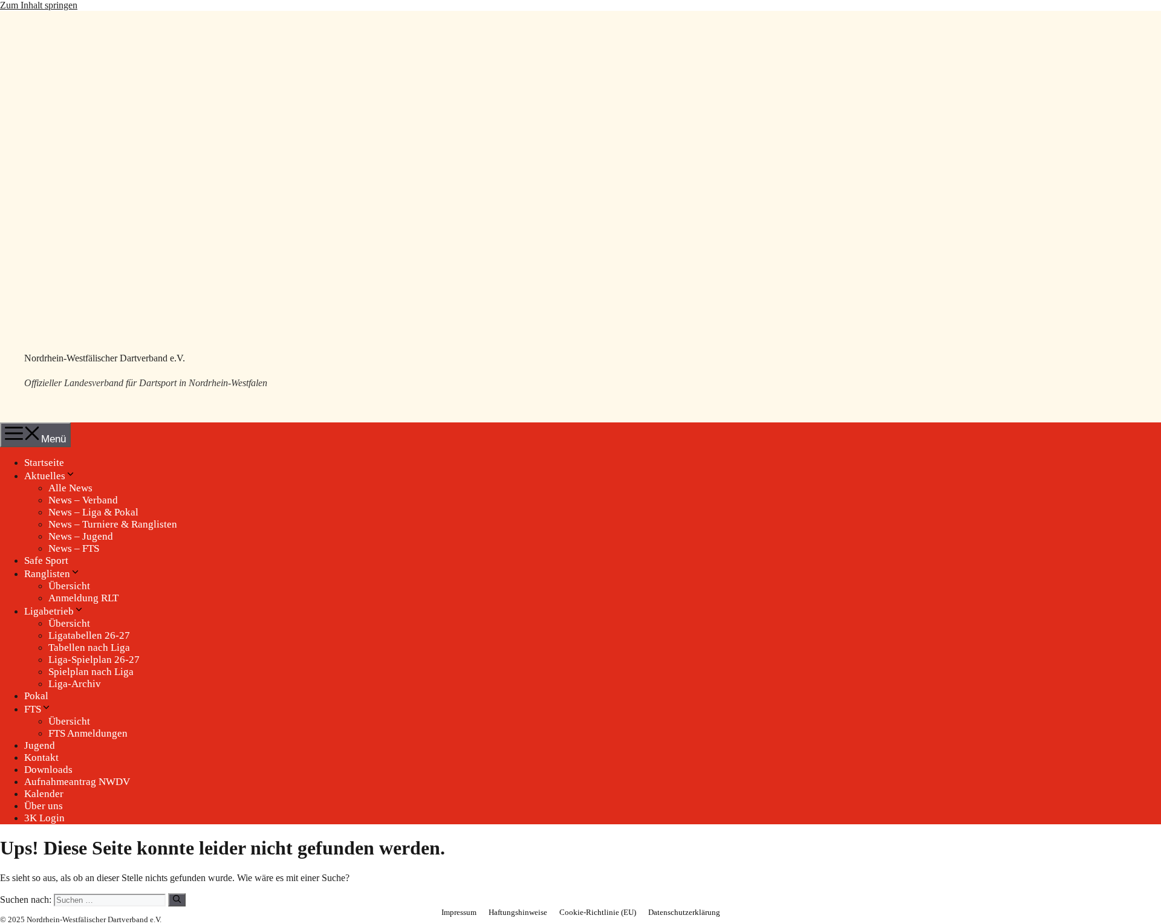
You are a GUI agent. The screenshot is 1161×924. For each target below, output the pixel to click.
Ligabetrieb (49, 611)
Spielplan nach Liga (91, 671)
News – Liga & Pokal (93, 512)
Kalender (43, 794)
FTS (32, 709)
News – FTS (73, 548)
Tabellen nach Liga (89, 647)
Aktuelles (44, 476)
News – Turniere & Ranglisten (112, 524)
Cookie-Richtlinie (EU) (597, 912)
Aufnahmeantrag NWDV (77, 781)
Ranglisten (47, 574)
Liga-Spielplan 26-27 (94, 659)
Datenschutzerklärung (684, 912)
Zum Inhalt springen (38, 5)
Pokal (36, 696)
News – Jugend (80, 536)
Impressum (458, 912)
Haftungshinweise (518, 912)
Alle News (70, 488)
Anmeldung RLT (83, 598)
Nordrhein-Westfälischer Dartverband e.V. (104, 358)
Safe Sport (46, 560)
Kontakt (41, 757)
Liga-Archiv (74, 684)
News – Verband (83, 500)
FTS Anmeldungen (88, 733)
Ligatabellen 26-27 (89, 635)
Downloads (48, 769)
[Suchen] (177, 899)
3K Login (44, 818)
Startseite (44, 462)
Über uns (43, 806)
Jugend (39, 745)
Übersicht (69, 586)
